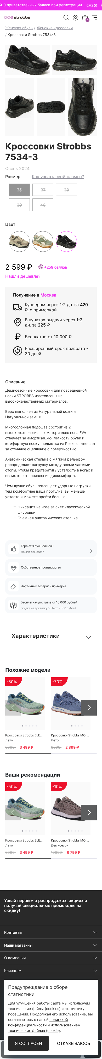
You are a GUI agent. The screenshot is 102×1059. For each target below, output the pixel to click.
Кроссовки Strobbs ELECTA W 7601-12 (34, 735)
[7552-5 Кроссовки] (70, 703)
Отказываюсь (73, 1043)
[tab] (28, 753)
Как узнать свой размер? (58, 176)
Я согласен (28, 1043)
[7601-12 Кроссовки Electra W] (25, 703)
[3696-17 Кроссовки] (70, 808)
